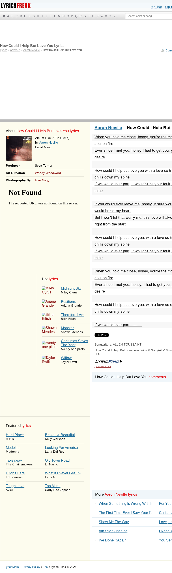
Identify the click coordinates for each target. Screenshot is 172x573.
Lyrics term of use (103, 366)
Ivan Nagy (42, 180)
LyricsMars (11, 567)
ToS (45, 567)
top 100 (156, 6)
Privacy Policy (31, 567)
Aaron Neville (48, 142)
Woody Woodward (48, 173)
